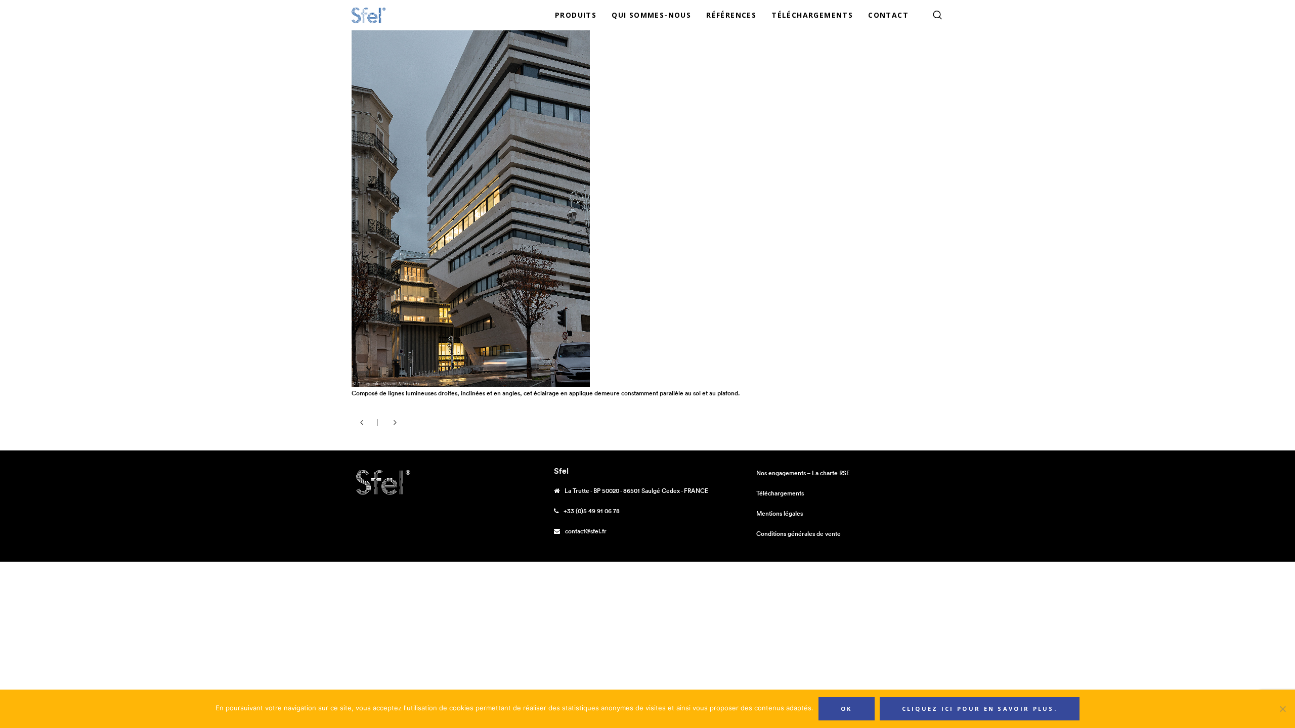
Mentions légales (779, 513)
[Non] (1282, 709)
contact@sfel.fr (586, 531)
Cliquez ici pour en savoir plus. (980, 708)
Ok (846, 708)
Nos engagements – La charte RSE (803, 473)
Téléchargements (780, 493)
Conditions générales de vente (798, 533)
